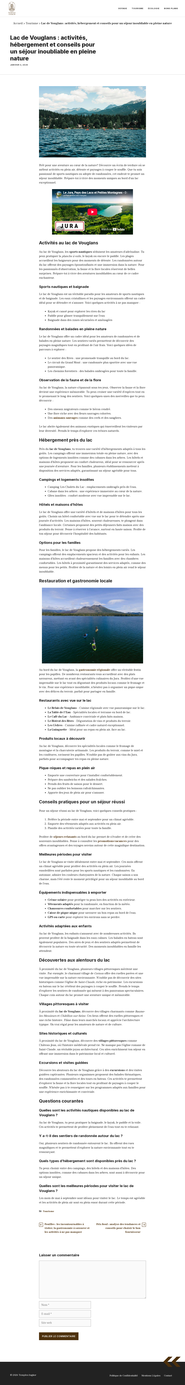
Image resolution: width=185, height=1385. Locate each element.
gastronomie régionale (94, 670)
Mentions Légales (150, 1375)
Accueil (18, 23)
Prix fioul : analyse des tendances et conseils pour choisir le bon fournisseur (118, 1228)
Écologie (153, 8)
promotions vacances (112, 841)
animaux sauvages (65, 418)
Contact (168, 1375)
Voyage (122, 8)
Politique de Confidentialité (124, 1375)
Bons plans (171, 8)
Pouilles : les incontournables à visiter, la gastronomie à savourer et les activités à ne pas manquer (67, 1228)
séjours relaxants (65, 837)
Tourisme (137, 8)
